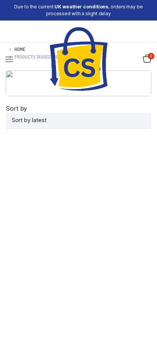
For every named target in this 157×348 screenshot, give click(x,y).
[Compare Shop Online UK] (78, 59)
